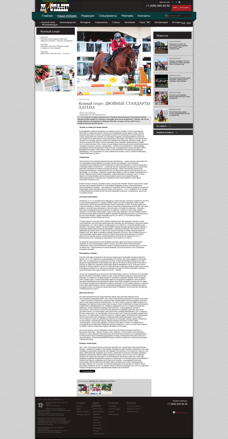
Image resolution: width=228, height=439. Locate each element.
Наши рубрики (67, 15)
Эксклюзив (129, 22)
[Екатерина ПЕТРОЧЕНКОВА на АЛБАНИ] (83, 394)
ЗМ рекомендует (50, 25)
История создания (114, 409)
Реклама (127, 15)
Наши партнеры (113, 414)
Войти (175, 7)
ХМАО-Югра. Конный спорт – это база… (56, 53)
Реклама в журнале (133, 406)
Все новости (164, 125)
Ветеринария (161, 22)
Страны (116, 22)
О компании (112, 406)
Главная (47, 15)
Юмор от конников (83, 412)
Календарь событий (83, 414)
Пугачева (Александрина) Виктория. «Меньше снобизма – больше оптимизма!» (57, 40)
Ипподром (85, 22)
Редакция (87, 15)
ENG (189, 23)
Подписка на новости (167, 132)
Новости (79, 406)
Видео (79, 409)
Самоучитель (101, 22)
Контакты (144, 15)
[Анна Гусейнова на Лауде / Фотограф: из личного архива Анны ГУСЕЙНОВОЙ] (106, 394)
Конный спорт (48, 22)
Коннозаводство (68, 22)
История (176, 22)
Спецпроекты (108, 15)
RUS (183, 23)
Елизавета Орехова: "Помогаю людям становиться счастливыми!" (55, 47)
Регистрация (184, 7)
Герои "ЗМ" (144, 22)
